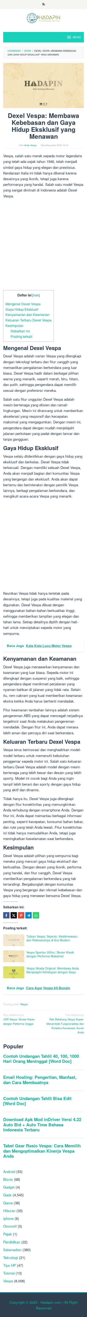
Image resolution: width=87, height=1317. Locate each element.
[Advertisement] (43, 245)
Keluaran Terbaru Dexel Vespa (28, 319)
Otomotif (10, 1226)
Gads (7, 1194)
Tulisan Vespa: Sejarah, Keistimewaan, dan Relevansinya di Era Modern (52, 938)
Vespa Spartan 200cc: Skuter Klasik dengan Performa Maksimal (50, 954)
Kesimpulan (14, 325)
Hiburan (9, 1210)
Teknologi (10, 1257)
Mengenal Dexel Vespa (23, 303)
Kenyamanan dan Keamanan (27, 314)
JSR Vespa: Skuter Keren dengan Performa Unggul (19, 1019)
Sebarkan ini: (20, 330)
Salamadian (12, 1249)
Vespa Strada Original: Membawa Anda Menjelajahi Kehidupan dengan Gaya (52, 970)
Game (8, 1202)
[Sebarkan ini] (6, 915)
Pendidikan (11, 1241)
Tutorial (9, 1273)
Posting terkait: (22, 336)
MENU (77, 37)
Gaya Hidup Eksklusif (21, 309)
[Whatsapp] (36, 915)
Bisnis (8, 1179)
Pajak (7, 1233)
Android (9, 1171)
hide (36, 295)
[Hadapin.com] (43, 17)
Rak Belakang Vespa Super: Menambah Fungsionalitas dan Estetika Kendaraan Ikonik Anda (65, 1023)
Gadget (9, 1187)
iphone (8, 1218)
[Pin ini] (21, 915)
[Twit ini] (14, 915)
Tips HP (9, 1265)
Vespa (24, 1004)
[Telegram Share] (28, 915)
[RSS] (43, 4)
